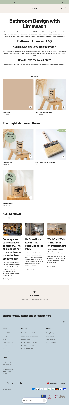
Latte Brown (6, 112)
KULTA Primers (25, 339)
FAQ (4, 348)
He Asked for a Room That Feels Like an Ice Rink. (34, 244)
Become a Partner (8, 342)
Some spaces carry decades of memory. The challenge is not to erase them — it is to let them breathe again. (12, 249)
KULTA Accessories (27, 348)
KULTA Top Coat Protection (44, 112)
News (4, 339)
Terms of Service (51, 342)
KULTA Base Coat (8, 203)
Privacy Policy (50, 333)
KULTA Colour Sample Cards (29, 336)
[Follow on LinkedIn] (21, 383)
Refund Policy (50, 336)
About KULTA (6, 333)
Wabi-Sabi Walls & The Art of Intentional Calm (56, 242)
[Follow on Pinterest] (12, 383)
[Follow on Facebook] (4, 383)
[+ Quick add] (30, 107)
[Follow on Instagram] (8, 383)
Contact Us (6, 351)
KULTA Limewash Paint (28, 333)
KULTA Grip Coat (7, 162)
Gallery (5, 336)
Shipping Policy (50, 339)
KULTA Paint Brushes (27, 345)
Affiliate (5, 345)
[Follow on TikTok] (17, 383)
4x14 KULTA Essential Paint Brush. (46, 162)
